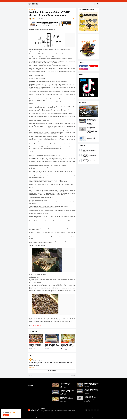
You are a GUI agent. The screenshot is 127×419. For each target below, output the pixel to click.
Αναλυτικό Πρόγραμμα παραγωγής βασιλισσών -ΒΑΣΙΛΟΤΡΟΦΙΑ (91, 384)
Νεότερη (30, 375)
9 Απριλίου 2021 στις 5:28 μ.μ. (38, 360)
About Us (83, 417)
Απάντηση (31, 367)
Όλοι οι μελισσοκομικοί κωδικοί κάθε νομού (92, 138)
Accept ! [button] (5, 415)
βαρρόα (91, 3)
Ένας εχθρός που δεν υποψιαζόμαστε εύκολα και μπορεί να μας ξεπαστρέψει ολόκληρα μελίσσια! (92, 130)
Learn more (12, 412)
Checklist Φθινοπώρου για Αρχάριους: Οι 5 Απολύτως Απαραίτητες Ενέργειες (35, 346)
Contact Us (96, 417)
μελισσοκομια (56, 3)
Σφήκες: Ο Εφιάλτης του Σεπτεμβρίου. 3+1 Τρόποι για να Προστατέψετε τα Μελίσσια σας (68, 346)
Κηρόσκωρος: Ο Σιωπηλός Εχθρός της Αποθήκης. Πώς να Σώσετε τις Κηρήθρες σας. (52, 346)
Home (41, 3)
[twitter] (89, 410)
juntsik (34, 359)
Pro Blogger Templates (38, 417)
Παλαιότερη (73, 375)
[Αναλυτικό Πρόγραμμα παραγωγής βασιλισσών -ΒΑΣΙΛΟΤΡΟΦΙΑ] (80, 385)
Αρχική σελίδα (32, 9)
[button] (95, 4)
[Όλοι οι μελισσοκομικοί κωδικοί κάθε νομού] (82, 138)
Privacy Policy (90, 417)
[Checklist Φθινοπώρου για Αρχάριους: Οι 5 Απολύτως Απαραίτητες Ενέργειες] (55, 385)
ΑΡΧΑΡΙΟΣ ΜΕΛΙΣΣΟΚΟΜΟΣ (79, 3)
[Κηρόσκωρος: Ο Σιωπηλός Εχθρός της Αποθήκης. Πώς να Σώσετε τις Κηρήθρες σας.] (82, 121)
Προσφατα (47, 3)
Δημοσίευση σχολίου (52, 370)
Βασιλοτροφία (66, 3)
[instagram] (98, 1)
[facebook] (94, 1)
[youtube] (96, 1)
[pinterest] (98, 410)
